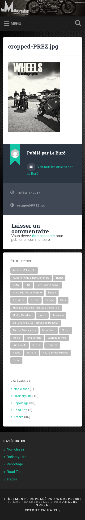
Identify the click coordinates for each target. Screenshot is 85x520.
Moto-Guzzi (48, 330)
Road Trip (20, 410)
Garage (49, 300)
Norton (65, 330)
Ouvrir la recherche (77, 23)
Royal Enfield (33, 337)
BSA (28, 285)
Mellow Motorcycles (24, 330)
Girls (63, 300)
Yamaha (31, 352)
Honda (42, 315)
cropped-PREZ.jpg (33, 46)
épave (16, 360)
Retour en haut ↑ (43, 510)
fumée (35, 300)
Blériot (59, 277)
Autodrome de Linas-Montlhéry (31, 277)
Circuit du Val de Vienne (27, 292)
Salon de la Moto (57, 337)
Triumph (52, 345)
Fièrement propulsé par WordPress (41, 499)
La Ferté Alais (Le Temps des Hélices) (35, 322)
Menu (16, 23)
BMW (16, 285)
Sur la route (19, 345)
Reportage (21, 403)
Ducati (52, 292)
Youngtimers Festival (55, 352)
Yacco (16, 352)
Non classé (21, 389)
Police (16, 337)
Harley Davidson (22, 315)
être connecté (43, 236)
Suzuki (37, 345)
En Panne (19, 300)
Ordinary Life (23, 396)
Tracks (18, 417)
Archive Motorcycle (24, 270)
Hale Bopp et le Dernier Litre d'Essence (36, 307)
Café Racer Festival (48, 285)
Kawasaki (58, 315)
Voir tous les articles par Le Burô (50, 170)
